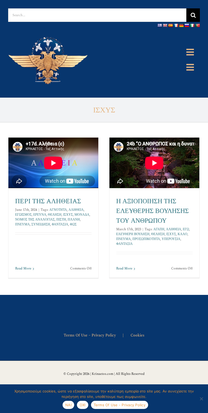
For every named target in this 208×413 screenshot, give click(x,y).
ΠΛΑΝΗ (74, 219)
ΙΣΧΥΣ (68, 214)
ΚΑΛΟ (182, 234)
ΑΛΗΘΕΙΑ (76, 209)
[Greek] (159, 25)
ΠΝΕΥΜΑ (22, 224)
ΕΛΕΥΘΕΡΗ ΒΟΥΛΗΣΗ (133, 234)
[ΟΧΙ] (201, 398)
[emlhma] (48, 33)
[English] (164, 25)
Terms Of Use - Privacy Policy (119, 405)
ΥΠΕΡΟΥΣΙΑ (171, 239)
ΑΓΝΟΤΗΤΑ (58, 209)
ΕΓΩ (186, 229)
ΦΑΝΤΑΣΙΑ (60, 224)
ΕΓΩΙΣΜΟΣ (23, 214)
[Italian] (192, 25)
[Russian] (186, 25)
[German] (181, 25)
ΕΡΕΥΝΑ (39, 214)
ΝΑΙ (68, 405)
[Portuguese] (197, 25)
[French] (175, 25)
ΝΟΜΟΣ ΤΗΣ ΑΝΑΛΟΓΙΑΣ (35, 219)
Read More (23, 268)
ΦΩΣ (73, 224)
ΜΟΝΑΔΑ (81, 214)
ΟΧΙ (83, 405)
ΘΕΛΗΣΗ (54, 214)
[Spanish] (170, 25)
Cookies (137, 335)
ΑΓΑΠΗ (158, 229)
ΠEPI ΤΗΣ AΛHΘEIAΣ (48, 201)
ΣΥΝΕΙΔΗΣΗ (40, 224)
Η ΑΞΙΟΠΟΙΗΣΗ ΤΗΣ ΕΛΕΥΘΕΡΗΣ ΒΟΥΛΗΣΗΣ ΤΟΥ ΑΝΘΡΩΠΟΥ (152, 211)
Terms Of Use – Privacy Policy (90, 335)
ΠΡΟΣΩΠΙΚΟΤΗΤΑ (146, 239)
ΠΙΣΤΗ (61, 219)
